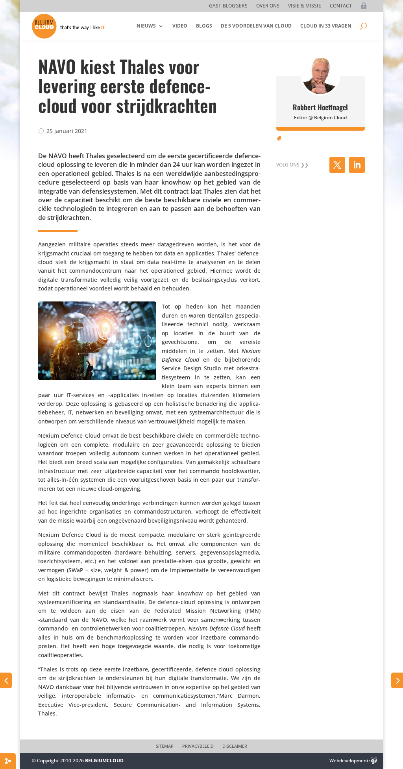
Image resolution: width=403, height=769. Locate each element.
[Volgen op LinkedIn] (357, 165)
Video (179, 25)
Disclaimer (234, 746)
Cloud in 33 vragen (325, 25)
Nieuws (146, 25)
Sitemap (165, 746)
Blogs (204, 25)
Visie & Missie (304, 6)
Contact (341, 6)
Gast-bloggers (228, 6)
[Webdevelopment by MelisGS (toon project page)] (374, 760)
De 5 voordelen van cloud (256, 25)
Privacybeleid (198, 746)
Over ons (267, 6)
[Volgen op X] (337, 165)
